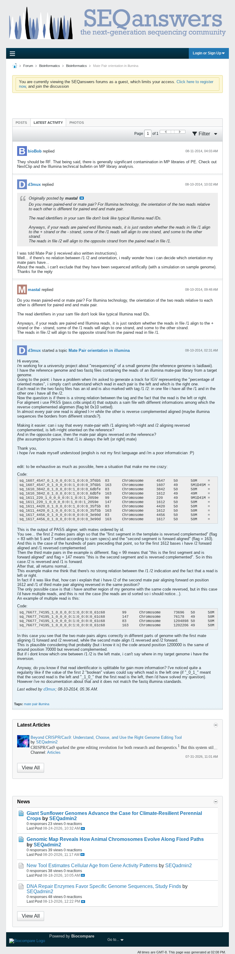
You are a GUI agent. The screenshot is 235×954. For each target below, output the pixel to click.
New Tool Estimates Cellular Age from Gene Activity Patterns (92, 865)
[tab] (21, 122)
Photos (76, 122)
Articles (54, 752)
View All (31, 768)
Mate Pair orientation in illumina (99, 350)
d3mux (34, 184)
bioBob (35, 151)
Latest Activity (48, 122)
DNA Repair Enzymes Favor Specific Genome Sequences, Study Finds (104, 886)
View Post (82, 198)
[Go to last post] (83, 828)
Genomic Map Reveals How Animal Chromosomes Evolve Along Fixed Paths (115, 839)
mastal (34, 289)
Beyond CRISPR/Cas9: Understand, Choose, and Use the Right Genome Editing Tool (106, 737)
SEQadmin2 (47, 742)
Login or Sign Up (207, 53)
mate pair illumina (36, 704)
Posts (21, 122)
